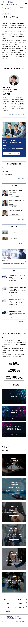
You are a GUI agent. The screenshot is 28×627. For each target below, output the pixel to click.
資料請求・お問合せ (21, 621)
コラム (20, 603)
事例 (8, 603)
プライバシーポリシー (7, 621)
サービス (20, 599)
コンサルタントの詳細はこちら (15, 114)
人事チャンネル (8, 599)
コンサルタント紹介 (20, 607)
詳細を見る (16, 385)
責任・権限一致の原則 (7, 174)
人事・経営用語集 (21, 7)
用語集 (7, 607)
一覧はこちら (21, 178)
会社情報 (8, 611)
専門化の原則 (5, 171)
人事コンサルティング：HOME (8, 7)
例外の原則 (4, 168)
